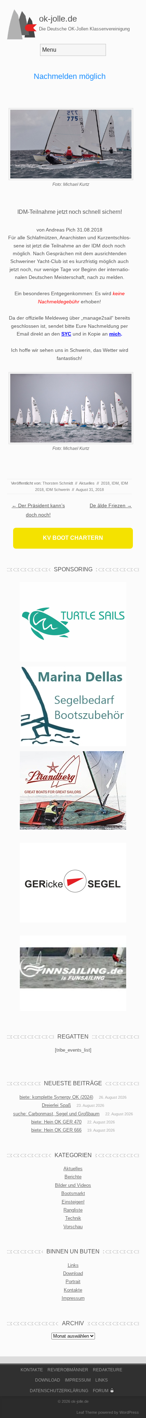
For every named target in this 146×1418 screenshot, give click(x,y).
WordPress (129, 1412)
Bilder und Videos (73, 1185)
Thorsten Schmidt (58, 483)
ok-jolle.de (58, 18)
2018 (105, 483)
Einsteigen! (73, 1202)
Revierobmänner (67, 1369)
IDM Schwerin (58, 489)
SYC (66, 334)
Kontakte (73, 1290)
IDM (115, 483)
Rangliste (73, 1210)
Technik (73, 1218)
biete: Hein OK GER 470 (56, 1122)
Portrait (73, 1281)
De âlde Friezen (111, 505)
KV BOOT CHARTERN (73, 538)
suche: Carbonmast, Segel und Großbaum (56, 1113)
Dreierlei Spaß (56, 1105)
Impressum (73, 1298)
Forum (100, 1390)
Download (73, 1273)
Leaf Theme (87, 1412)
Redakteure (107, 1369)
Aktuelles (87, 483)
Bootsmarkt (73, 1193)
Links (73, 1265)
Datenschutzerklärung (59, 1390)
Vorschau (73, 1226)
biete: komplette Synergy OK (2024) (56, 1097)
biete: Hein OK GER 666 (56, 1130)
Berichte (73, 1176)
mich (115, 334)
